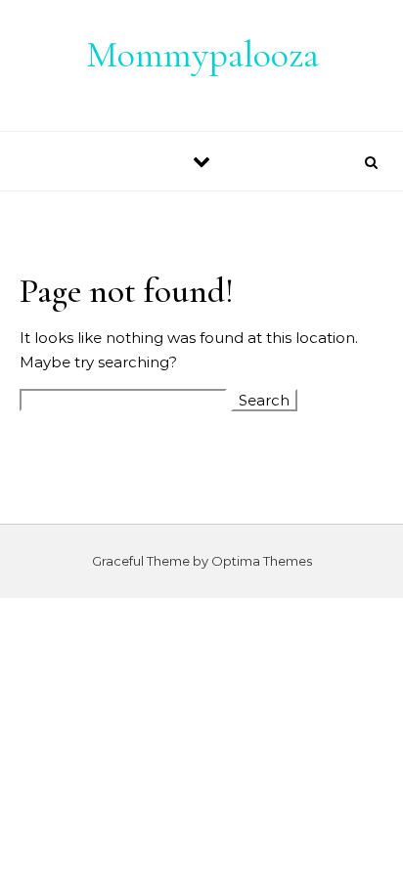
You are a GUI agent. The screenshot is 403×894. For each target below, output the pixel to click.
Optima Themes (261, 561)
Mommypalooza (202, 54)
